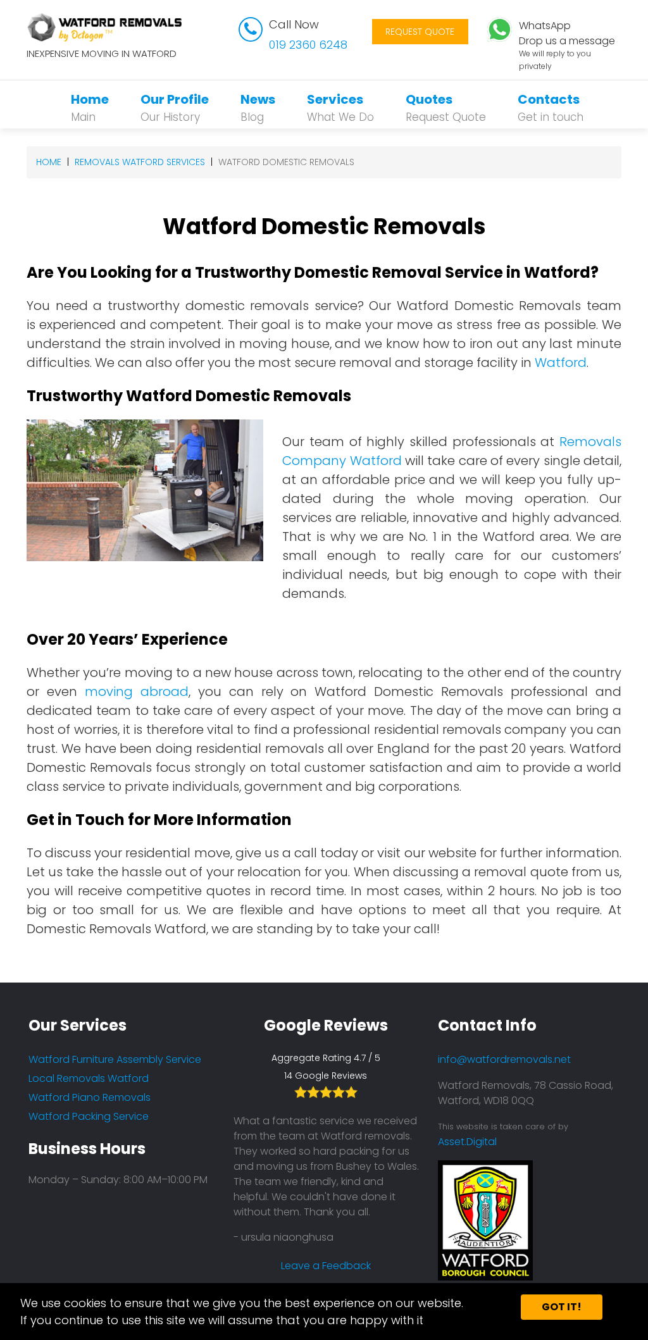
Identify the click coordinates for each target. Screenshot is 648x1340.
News (257, 107)
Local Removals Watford (88, 1078)
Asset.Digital (467, 1141)
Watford (561, 362)
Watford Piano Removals (89, 1097)
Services (340, 107)
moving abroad (137, 691)
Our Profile (174, 107)
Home (90, 107)
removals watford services (140, 162)
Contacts (550, 107)
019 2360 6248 (308, 45)
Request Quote (419, 31)
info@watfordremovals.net (504, 1059)
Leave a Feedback (326, 1265)
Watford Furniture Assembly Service (114, 1059)
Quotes (446, 107)
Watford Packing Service (88, 1116)
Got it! (562, 1307)
